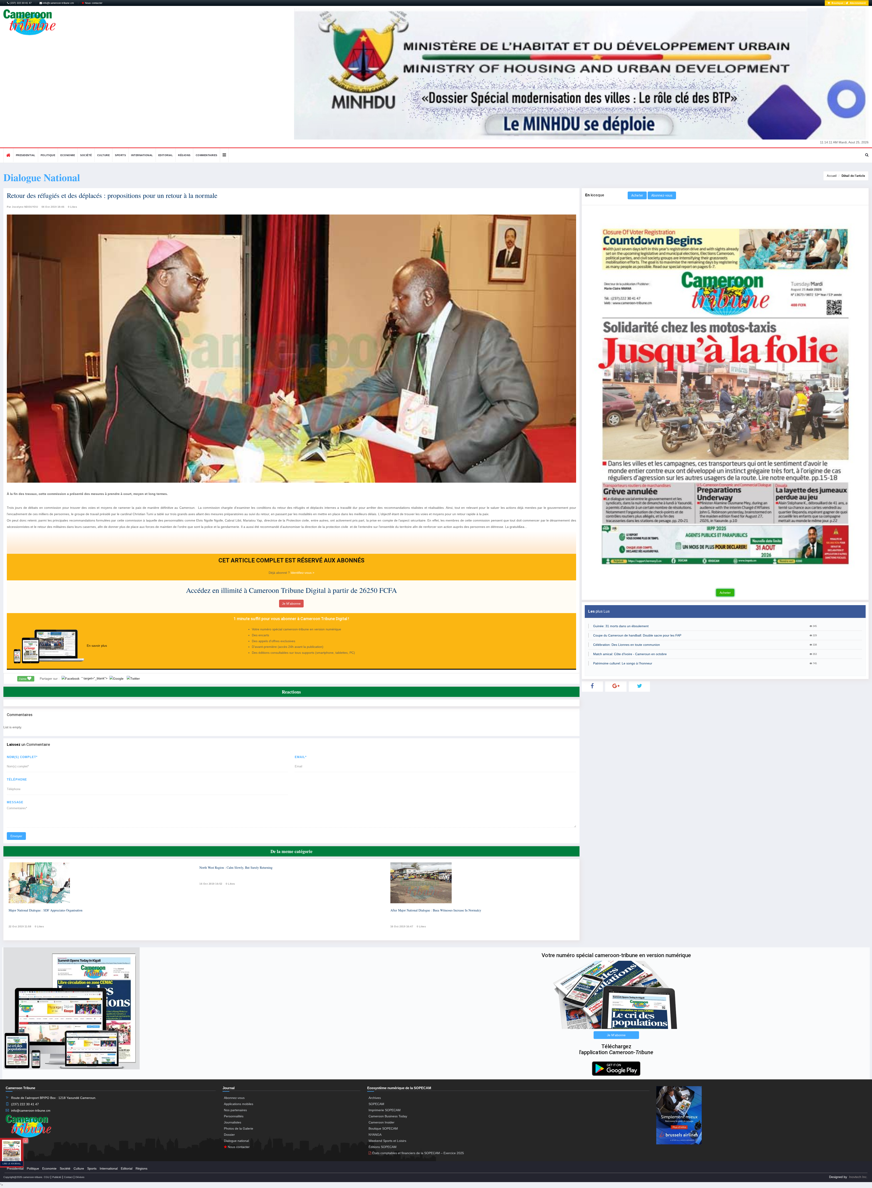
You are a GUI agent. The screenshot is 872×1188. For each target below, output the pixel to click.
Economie (67, 155)
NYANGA (375, 1134)
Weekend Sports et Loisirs (387, 1141)
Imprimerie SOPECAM (385, 1110)
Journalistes (232, 1122)
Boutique (837, 3)
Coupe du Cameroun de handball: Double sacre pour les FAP (637, 635)
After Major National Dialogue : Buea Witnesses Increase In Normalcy (435, 910)
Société (86, 155)
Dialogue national (236, 1141)
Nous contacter (93, 3)
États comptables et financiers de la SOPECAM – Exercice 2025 (417, 1153)
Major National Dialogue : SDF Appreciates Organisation (45, 910)
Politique (48, 155)
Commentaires (206, 155)
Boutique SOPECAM (383, 1128)
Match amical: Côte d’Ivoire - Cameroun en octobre (630, 654)
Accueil (832, 175)
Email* (301, 757)
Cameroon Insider (381, 1122)
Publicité (56, 1177)
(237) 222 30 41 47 (20, 3)
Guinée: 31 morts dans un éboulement (621, 626)
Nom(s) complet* (22, 757)
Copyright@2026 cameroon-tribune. (23, 1177)
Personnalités (233, 1116)
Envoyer (16, 836)
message (15, 802)
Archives (375, 1098)
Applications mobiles (238, 1104)
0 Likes (72, 206)
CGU (47, 1177)
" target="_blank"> (95, 678)
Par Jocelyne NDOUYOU (22, 206)
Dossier (229, 1134)
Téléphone (17, 779)
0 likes (39, 926)
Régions (184, 155)
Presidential (25, 155)
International (142, 155)
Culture (103, 155)
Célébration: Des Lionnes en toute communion (626, 644)
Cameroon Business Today (388, 1116)
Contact (68, 1177)
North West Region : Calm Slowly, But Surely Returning (235, 867)
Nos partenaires (235, 1110)
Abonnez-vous (661, 195)
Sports (120, 155)
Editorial (165, 155)
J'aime (23, 679)
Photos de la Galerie (238, 1128)
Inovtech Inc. (858, 1177)
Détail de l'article (853, 175)
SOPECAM (376, 1104)
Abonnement (857, 3)
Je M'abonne (291, 603)
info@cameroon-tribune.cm (58, 3)
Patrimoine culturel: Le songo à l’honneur (622, 663)
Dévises (79, 1177)
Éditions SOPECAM (382, 1147)
